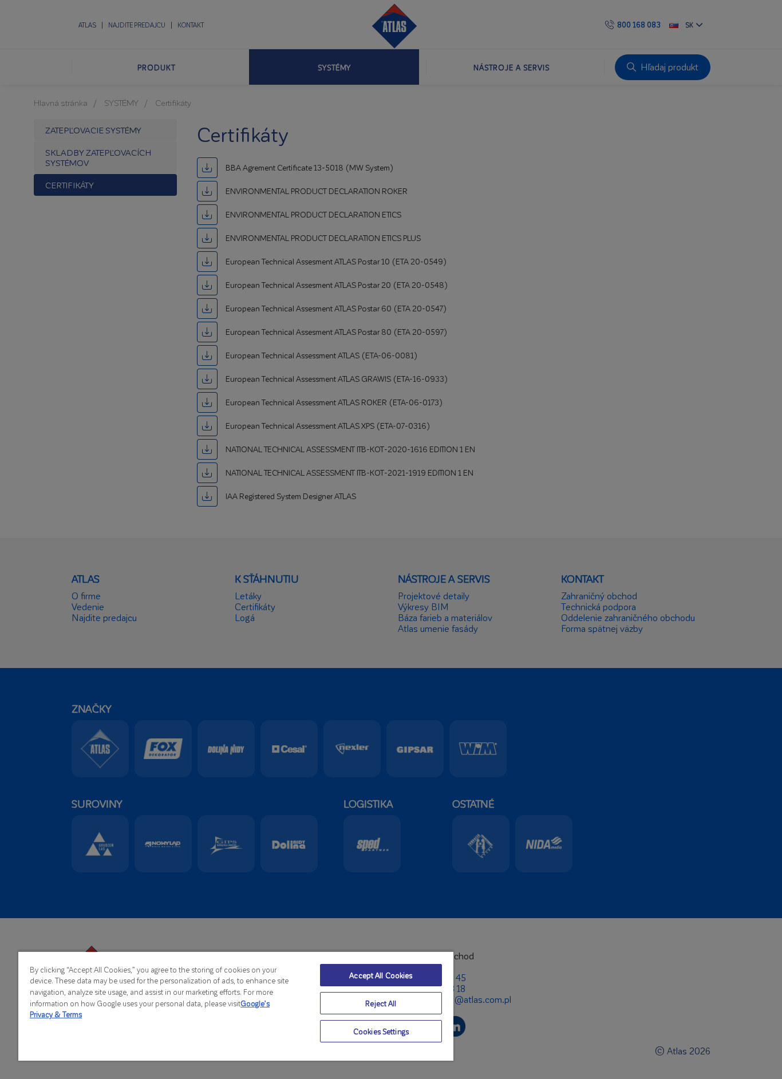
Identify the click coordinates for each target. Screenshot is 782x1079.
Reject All (380, 1003)
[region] (235, 1006)
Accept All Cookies (380, 975)
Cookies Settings (381, 1031)
